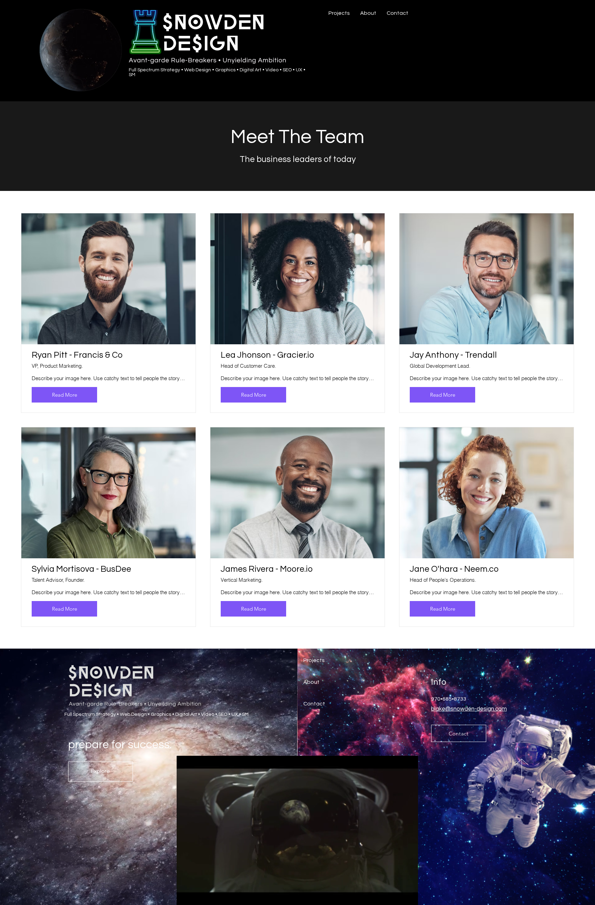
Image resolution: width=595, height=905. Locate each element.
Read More (64, 395)
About (311, 682)
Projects (314, 660)
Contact (314, 703)
